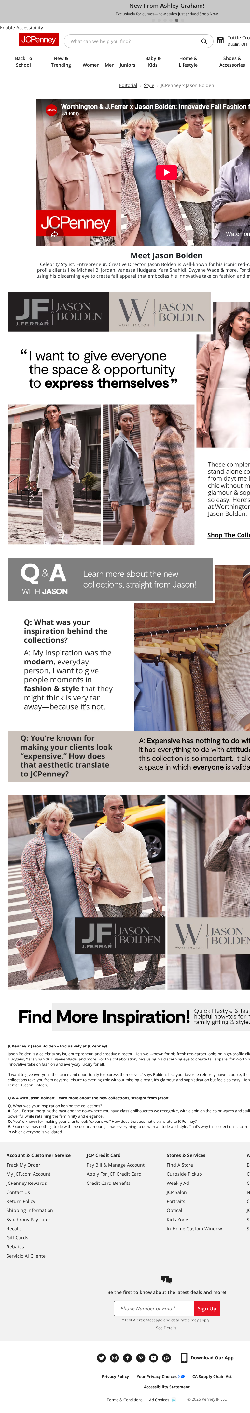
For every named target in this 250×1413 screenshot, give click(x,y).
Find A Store (180, 1165)
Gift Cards (17, 1237)
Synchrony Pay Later (28, 1219)
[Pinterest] (141, 1358)
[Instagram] (115, 1358)
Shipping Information (30, 1210)
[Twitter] (102, 1358)
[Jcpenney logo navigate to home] (38, 39)
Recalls (14, 1228)
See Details (166, 1328)
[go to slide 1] (153, 20)
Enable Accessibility (21, 27)
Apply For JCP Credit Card (114, 1174)
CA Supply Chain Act (212, 1376)
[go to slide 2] (159, 20)
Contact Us (18, 1192)
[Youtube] (154, 1358)
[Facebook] (128, 1358)
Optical (174, 1210)
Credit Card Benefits (109, 1183)
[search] (206, 41)
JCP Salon (177, 1192)
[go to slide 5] (176, 20)
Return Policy (21, 1201)
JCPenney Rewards (27, 1183)
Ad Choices (159, 1400)
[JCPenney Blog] (167, 1358)
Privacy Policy (115, 1376)
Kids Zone (177, 1219)
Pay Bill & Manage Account (116, 1165)
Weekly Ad (178, 1183)
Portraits (176, 1201)
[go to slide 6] (182, 20)
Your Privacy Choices (157, 1376)
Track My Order (23, 1165)
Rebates (15, 1247)
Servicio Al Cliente (26, 1256)
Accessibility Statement (167, 1387)
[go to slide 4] (171, 20)
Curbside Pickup (184, 1174)
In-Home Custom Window (194, 1228)
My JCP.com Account (28, 1174)
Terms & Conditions (125, 1400)
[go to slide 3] (165, 20)
